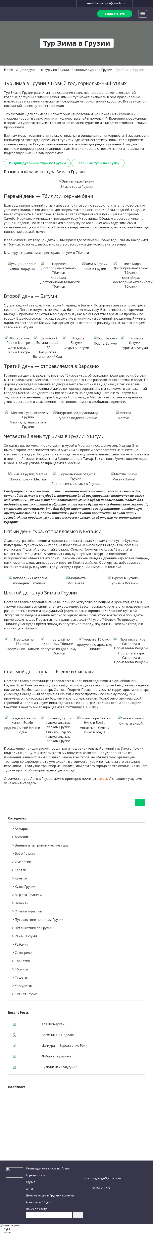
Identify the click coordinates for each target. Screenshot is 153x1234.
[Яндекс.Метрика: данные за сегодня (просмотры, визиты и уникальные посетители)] (9, 1225)
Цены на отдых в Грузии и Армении (50, 1195)
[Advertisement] (76, 1119)
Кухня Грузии (25, 886)
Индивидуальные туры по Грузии (42, 70)
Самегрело (23, 952)
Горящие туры (35, 1175)
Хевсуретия (23, 986)
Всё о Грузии (25, 853)
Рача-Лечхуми (26, 936)
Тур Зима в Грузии (129, 70)
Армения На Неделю (58, 1035)
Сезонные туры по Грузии (92, 70)
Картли (20, 870)
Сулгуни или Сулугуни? (59, 1067)
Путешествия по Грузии (33, 928)
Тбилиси (21, 969)
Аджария (21, 828)
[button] (76, 1229)
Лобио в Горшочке (56, 1056)
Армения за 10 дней (39, 1202)
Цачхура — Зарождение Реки (64, 1045)
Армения (21, 837)
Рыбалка (21, 944)
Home (8, 70)
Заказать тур (115, 13)
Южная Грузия (26, 994)
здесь (103, 778)
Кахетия (21, 878)
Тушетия (21, 977)
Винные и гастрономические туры (42, 845)
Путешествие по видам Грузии (39, 919)
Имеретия (23, 862)
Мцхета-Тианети (28, 895)
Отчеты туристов (28, 911)
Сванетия (22, 961)
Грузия (30, 1182)
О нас (29, 1189)
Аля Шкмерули (53, 1024)
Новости (21, 903)
